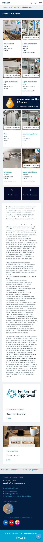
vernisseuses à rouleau (20, 314)
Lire (9, 418)
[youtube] (11, 522)
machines (18, 7)
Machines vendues (10, 470)
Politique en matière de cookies (18, 496)
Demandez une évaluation (28, 106)
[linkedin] (5, 522)
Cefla (19, 215)
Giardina (30, 215)
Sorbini (24, 215)
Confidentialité (11, 491)
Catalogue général (30, 470)
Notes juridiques (11, 494)
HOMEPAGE (7, 7)
